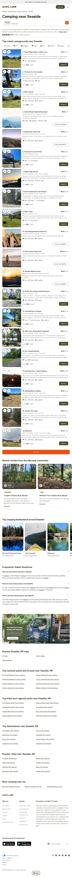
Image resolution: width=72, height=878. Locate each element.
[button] (36, 571)
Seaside (24, 11)
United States (12, 11)
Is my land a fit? (24, 809)
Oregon (19, 11)
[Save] (4, 51)
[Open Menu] (68, 7)
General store (6, 809)
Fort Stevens (49, 587)
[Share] (9, 51)
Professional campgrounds (23, 813)
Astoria (66, 587)
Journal (4, 812)
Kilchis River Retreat (20, 495)
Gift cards (5, 805)
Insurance (22, 818)
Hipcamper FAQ (7, 822)
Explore (4, 11)
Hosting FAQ (23, 824)
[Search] (67, 23)
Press (4, 819)
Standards (22, 821)
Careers (4, 815)
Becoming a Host (24, 805)
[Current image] (9, 66)
